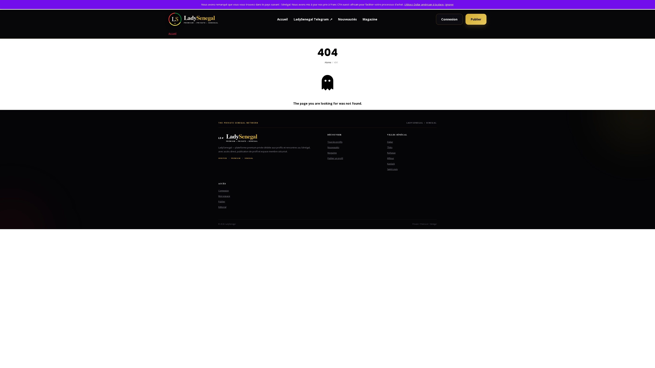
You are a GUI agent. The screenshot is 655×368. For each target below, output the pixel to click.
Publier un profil (335, 158)
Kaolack (391, 163)
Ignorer (449, 4)
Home (328, 62)
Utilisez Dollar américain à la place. (424, 4)
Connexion (449, 19)
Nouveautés (347, 19)
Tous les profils (335, 142)
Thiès (389, 147)
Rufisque (391, 152)
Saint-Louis (392, 169)
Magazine (369, 19)
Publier (476, 19)
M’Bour (390, 158)
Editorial (222, 207)
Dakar (390, 142)
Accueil (282, 19)
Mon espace (224, 196)
